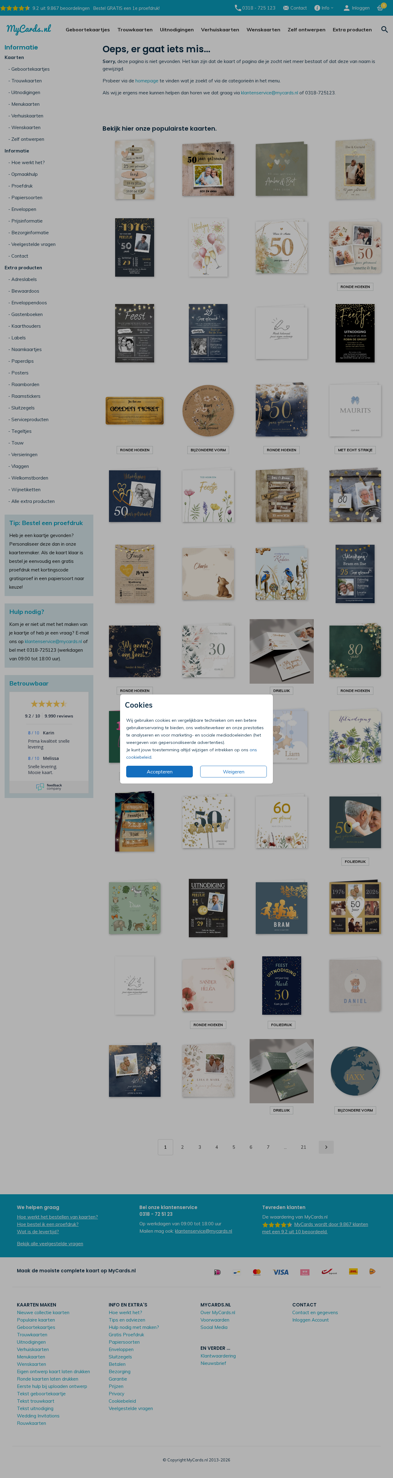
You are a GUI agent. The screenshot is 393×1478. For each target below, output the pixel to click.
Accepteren (160, 772)
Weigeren (233, 772)
